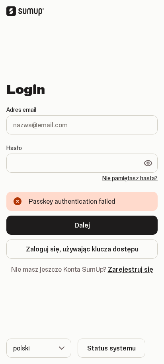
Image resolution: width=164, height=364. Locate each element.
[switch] (148, 163)
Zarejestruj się (130, 269)
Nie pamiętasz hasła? (130, 178)
